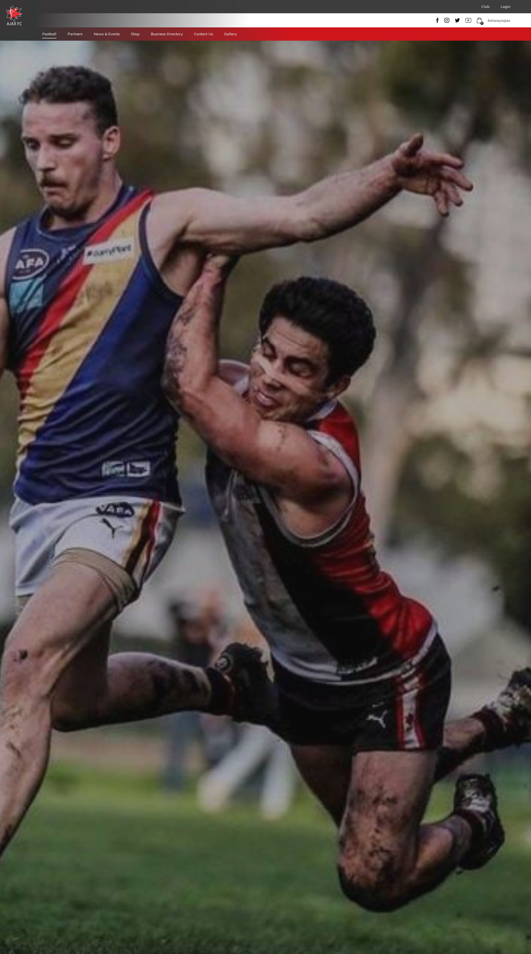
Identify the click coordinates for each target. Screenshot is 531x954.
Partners (75, 34)
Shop (135, 34)
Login (505, 6)
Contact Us (203, 34)
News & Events (107, 34)
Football (49, 34)
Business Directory (167, 34)
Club (485, 6)
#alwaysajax (498, 20)
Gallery (230, 34)
